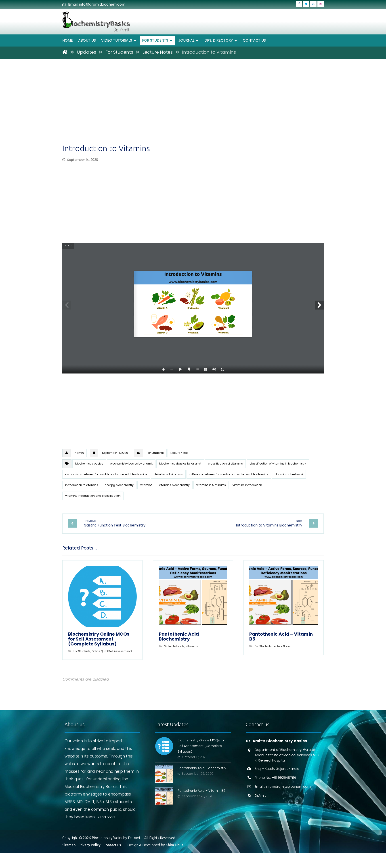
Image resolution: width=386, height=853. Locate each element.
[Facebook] (299, 4)
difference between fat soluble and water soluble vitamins (228, 474)
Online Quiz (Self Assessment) (112, 651)
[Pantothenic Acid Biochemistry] (164, 774)
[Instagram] (320, 4)
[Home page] (64, 52)
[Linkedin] (313, 4)
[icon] (66, 453)
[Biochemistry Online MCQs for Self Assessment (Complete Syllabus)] (164, 746)
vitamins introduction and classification (93, 496)
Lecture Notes (179, 453)
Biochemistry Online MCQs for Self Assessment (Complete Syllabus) (201, 746)
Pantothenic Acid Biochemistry (202, 768)
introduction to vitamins (81, 485)
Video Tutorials (174, 646)
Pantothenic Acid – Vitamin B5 (201, 790)
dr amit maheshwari (289, 474)
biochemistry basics (89, 463)
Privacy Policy (89, 845)
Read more (106, 817)
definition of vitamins (168, 474)
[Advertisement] (193, 110)
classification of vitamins (225, 463)
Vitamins (192, 646)
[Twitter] (306, 4)
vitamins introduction (247, 485)
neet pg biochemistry (119, 485)
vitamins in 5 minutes (211, 485)
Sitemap (69, 845)
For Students (155, 453)
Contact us (112, 845)
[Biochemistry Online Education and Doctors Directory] (96, 21)
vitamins (146, 485)
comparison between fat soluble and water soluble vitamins (106, 474)
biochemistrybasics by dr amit (180, 463)
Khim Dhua (174, 845)
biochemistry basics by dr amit (131, 463)
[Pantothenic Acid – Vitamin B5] (164, 796)
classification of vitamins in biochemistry (278, 463)
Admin (79, 453)
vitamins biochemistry (174, 485)
